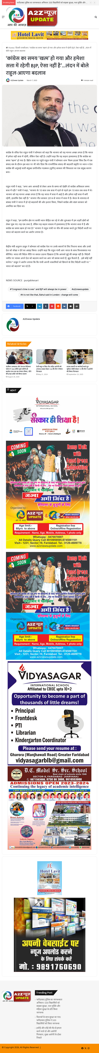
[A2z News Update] (32, 17)
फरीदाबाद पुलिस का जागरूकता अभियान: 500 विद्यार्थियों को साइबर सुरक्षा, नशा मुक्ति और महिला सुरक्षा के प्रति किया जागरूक (49, 1006)
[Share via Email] (70, 306)
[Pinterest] (52, 306)
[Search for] (95, 18)
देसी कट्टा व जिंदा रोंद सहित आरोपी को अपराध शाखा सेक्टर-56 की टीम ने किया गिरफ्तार (49, 369)
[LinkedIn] (39, 306)
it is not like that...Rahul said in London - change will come (50, 294)
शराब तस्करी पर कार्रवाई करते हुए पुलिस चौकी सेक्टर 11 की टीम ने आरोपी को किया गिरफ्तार (80, 369)
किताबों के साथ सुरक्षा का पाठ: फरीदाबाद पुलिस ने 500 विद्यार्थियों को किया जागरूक (49, 2)
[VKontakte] (64, 306)
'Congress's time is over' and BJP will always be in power (39, 289)
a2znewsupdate (81, 289)
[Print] (76, 306)
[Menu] (3, 18)
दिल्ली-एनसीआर (22, 47)
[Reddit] (58, 306)
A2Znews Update (17, 80)
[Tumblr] (45, 306)
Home (11, 47)
